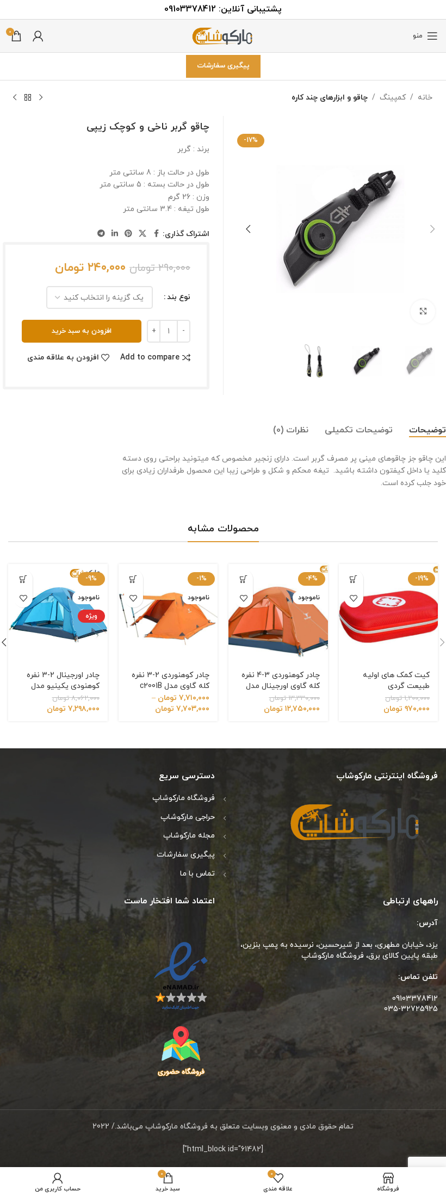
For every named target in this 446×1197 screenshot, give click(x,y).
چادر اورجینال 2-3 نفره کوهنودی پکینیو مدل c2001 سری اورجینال (63, 686)
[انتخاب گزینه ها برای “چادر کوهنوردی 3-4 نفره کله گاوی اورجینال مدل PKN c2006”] (243, 578)
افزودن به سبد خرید (82, 331)
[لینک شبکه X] (142, 234)
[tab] (427, 430)
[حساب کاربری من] (38, 36)
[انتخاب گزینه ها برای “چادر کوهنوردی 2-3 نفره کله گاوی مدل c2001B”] (133, 578)
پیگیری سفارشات (223, 66)
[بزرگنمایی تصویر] (423, 312)
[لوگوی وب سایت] (223, 35)
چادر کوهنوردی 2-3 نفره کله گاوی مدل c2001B (170, 680)
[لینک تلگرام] (101, 234)
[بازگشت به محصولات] (27, 97)
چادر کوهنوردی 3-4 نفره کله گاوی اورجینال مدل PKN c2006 (280, 686)
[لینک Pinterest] (128, 234)
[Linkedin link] (114, 234)
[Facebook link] (156, 234)
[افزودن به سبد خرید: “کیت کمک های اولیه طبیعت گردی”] (353, 578)
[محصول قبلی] (40, 97)
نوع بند (178, 297)
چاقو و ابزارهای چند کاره (330, 97)
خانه (425, 97)
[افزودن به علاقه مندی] (353, 597)
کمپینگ (393, 97)
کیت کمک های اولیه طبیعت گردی (396, 680)
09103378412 (190, 9)
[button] (432, 229)
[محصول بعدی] (14, 97)
